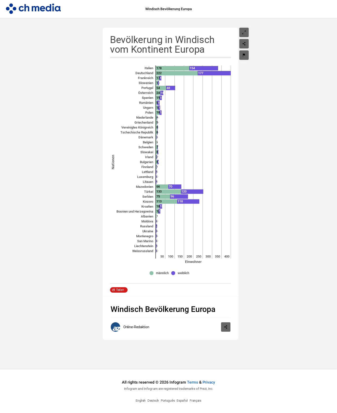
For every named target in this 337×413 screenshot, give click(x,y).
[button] (160, 273)
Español (182, 400)
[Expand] (244, 32)
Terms (192, 382)
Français (195, 400)
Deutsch (153, 400)
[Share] (244, 43)
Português (168, 400)
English (141, 400)
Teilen (120, 290)
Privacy (209, 382)
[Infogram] (33, 8)
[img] (172, 68)
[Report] (244, 55)
